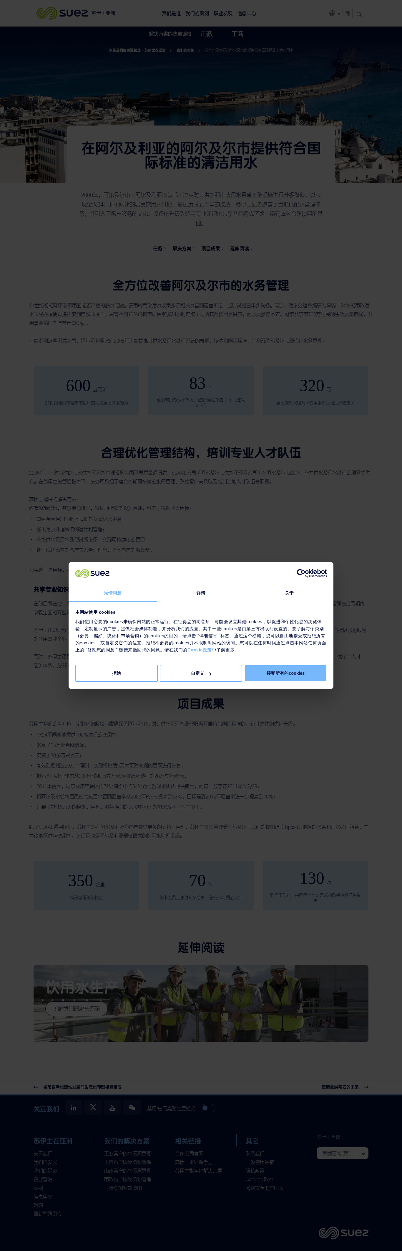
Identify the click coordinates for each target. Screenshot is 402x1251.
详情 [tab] (201, 592)
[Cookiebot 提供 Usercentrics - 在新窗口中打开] (301, 573)
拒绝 (116, 673)
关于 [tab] (289, 592)
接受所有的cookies (286, 673)
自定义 (197, 673)
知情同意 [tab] (113, 592)
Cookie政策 (199, 649)
